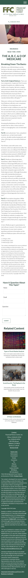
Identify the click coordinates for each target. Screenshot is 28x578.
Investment (14, 456)
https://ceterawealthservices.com (11, 548)
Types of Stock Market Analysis (14, 351)
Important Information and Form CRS (12, 572)
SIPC (15, 519)
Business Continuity (7, 574)
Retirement (14, 454)
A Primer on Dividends (14, 417)
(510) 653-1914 (15, 22)
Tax (14, 462)
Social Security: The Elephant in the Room (14, 384)
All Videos (14, 470)
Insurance (14, 460)
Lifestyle (14, 466)
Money (14, 464)
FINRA (11, 519)
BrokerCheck (18, 476)
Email (5, 297)
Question (5, 306)
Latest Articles (14, 468)
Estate (14, 458)
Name (5, 288)
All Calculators (14, 472)
